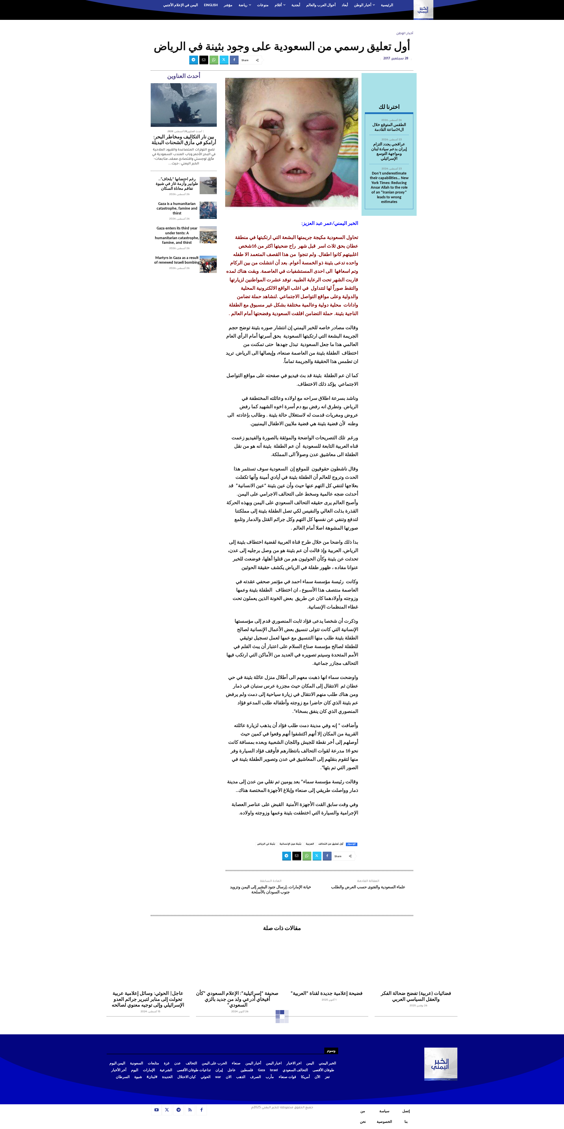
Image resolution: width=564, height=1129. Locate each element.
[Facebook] (234, 60)
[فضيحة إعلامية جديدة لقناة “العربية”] (326, 961)
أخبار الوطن (404, 34)
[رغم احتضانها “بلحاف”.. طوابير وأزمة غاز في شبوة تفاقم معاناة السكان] (208, 185)
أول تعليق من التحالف (330, 844)
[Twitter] (224, 60)
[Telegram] (193, 60)
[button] (133, 5)
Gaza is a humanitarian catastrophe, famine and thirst (177, 209)
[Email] (203, 60)
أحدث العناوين (194, 131)
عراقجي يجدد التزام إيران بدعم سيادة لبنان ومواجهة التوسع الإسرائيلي (389, 151)
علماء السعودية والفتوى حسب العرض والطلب (368, 887)
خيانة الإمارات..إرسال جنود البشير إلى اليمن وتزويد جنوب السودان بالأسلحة (270, 889)
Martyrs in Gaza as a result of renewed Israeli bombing (177, 260)
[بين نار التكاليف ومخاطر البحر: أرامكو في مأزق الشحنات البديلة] (184, 105)
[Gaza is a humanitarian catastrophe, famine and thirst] (208, 210)
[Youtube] (156, 1110)
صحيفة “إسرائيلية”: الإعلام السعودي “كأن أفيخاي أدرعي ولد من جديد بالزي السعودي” (237, 999)
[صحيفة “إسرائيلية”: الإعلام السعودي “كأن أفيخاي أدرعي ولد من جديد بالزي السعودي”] (237, 961)
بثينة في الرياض (266, 844)
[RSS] (190, 1110)
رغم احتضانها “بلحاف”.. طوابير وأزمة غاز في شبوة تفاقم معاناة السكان (177, 184)
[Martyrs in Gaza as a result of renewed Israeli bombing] (208, 264)
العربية (310, 844)
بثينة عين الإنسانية (290, 844)
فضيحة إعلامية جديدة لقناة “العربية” (327, 993)
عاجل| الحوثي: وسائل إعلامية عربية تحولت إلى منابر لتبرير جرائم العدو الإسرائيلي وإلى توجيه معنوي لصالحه (148, 999)
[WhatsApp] (214, 60)
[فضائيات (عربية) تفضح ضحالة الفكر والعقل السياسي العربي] (416, 961)
